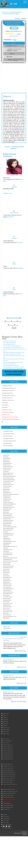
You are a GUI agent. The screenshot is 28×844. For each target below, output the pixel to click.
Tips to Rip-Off (6, 809)
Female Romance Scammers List (9, 388)
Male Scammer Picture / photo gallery (10, 417)
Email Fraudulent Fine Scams (9, 541)
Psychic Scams (6, 608)
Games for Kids (6, 626)
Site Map (5, 814)
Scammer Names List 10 (8, 766)
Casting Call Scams (7, 486)
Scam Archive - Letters (6, 409)
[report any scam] (2, 421)
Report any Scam (5, 414)
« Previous (7, 146)
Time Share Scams (7, 614)
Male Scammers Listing (8, 795)
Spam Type (5, 721)
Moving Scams (6, 491)
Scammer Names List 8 (8, 759)
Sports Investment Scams (8, 566)
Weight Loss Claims (7, 468)
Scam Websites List (7, 803)
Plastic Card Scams (7, 606)
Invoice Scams (6, 601)
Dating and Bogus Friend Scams (10, 546)
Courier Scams (6, 595)
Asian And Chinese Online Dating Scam (11, 345)
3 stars (20, 321)
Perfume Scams (6, 500)
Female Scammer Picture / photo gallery (10, 419)
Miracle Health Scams (7, 554)
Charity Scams (6, 510)
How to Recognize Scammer (9, 344)
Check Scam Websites (8, 445)
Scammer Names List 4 (8, 750)
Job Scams (5, 536)
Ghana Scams (6, 455)
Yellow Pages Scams (7, 553)
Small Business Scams (8, 567)
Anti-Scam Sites (6, 818)
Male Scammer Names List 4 (9, 778)
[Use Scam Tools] (21, 683)
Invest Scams (6, 471)
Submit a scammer (20, 18)
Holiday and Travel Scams (8, 507)
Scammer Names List (7, 744)
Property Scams (6, 582)
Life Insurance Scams (7, 603)
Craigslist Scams (6, 497)
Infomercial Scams (7, 600)
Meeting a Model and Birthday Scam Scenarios (13, 362)
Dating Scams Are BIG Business (10, 341)
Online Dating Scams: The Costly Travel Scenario (13, 367)
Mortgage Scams (6, 605)
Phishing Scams (6, 461)
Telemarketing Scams (7, 549)
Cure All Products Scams (8, 481)
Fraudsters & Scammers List (8, 400)
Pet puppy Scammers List (7, 393)
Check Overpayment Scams (9, 479)
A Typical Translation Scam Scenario (11, 365)
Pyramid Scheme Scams (8, 478)
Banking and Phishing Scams (9, 504)
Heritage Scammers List (7, 397)
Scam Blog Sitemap (7, 824)
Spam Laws (5, 723)
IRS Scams (5, 556)
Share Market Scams (7, 593)
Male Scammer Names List (8, 772)
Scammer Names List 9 (8, 764)
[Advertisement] (14, 78)
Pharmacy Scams (7, 562)
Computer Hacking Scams (8, 517)
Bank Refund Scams (7, 523)
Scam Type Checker (7, 443)
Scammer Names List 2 (8, 746)
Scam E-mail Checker (7, 436)
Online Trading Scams (8, 505)
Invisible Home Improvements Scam (10, 494)
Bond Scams (6, 613)
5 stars (8, 321)
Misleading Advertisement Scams (10, 557)
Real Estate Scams (7, 492)
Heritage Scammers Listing (9, 789)
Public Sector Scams (7, 610)
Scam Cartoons (5, 405)
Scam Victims (6, 731)
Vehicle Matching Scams (8, 588)
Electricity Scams (6, 564)
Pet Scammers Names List (8, 780)
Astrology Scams (6, 538)
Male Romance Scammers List (8, 390)
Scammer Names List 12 (8, 770)
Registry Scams (6, 570)
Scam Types (5, 719)
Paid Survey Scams (7, 499)
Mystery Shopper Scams (8, 473)
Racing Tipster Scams (7, 611)
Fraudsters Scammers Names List (10, 791)
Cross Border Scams (7, 596)
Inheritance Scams (7, 580)
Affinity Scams (6, 544)
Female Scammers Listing (8, 797)
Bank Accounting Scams (8, 592)
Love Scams (5, 456)
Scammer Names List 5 (8, 753)
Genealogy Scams (7, 543)
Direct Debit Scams (7, 587)
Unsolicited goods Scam (8, 533)
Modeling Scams (6, 489)
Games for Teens (6, 628)
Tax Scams (5, 531)
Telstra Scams (6, 551)
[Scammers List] (21, 667)
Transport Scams (6, 469)
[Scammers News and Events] (20, 650)
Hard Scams (5, 574)
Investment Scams (7, 518)
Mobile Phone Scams (7, 513)
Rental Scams (6, 512)
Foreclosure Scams (7, 585)
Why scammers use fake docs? (9, 342)
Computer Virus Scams (8, 502)
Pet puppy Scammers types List (8, 395)
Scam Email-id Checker (8, 438)
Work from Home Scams (8, 484)
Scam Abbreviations (7, 740)
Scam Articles (6, 816)
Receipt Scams (6, 575)
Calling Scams (6, 569)
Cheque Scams (6, 572)
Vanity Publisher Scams (8, 535)
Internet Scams (6, 460)
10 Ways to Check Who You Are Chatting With (12, 368)
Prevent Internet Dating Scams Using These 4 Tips (13, 352)
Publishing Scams (7, 496)
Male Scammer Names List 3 (9, 776)
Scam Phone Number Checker (9, 440)
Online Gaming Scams (8, 530)
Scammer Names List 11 (8, 768)
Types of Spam (6, 729)
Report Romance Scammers (8, 412)
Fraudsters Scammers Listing (9, 793)
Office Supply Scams (7, 577)
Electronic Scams (6, 598)
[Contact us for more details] (18, 701)
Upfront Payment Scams (8, 520)
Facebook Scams (6, 458)
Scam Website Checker (7, 385)
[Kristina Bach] (14, 28)
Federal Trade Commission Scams (10, 561)
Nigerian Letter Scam (7, 474)
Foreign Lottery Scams (8, 466)
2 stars (11, 325)
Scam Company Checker (8, 433)
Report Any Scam (6, 801)
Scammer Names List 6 (8, 755)
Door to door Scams (7, 522)
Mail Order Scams (7, 525)
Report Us (5, 725)
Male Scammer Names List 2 (9, 774)
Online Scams (5, 12)
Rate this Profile (14, 36)
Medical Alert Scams (7, 463)
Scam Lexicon (6, 738)
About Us (5, 715)
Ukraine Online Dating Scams (9, 363)
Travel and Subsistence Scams (9, 616)
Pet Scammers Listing (7, 782)
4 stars (14, 321)
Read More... (10, 193)
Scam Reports (5, 402)
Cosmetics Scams (7, 539)
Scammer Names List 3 (8, 748)
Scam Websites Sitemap (8, 805)
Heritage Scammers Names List (9, 784)
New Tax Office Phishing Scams (10, 526)
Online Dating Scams (7, 515)
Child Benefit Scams (7, 559)
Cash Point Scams (7, 590)
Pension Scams (6, 579)
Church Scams (6, 487)
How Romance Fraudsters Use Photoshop (12, 354)
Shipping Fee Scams (7, 583)
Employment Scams (7, 509)
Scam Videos (5, 407)
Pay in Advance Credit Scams (9, 476)
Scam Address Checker (8, 431)
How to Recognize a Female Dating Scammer (12, 347)
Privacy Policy (6, 822)
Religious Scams (6, 465)
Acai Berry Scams (7, 482)
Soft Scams (5, 548)
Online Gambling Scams (8, 528)
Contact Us (5, 717)
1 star (16, 325)
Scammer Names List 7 (8, 757)
